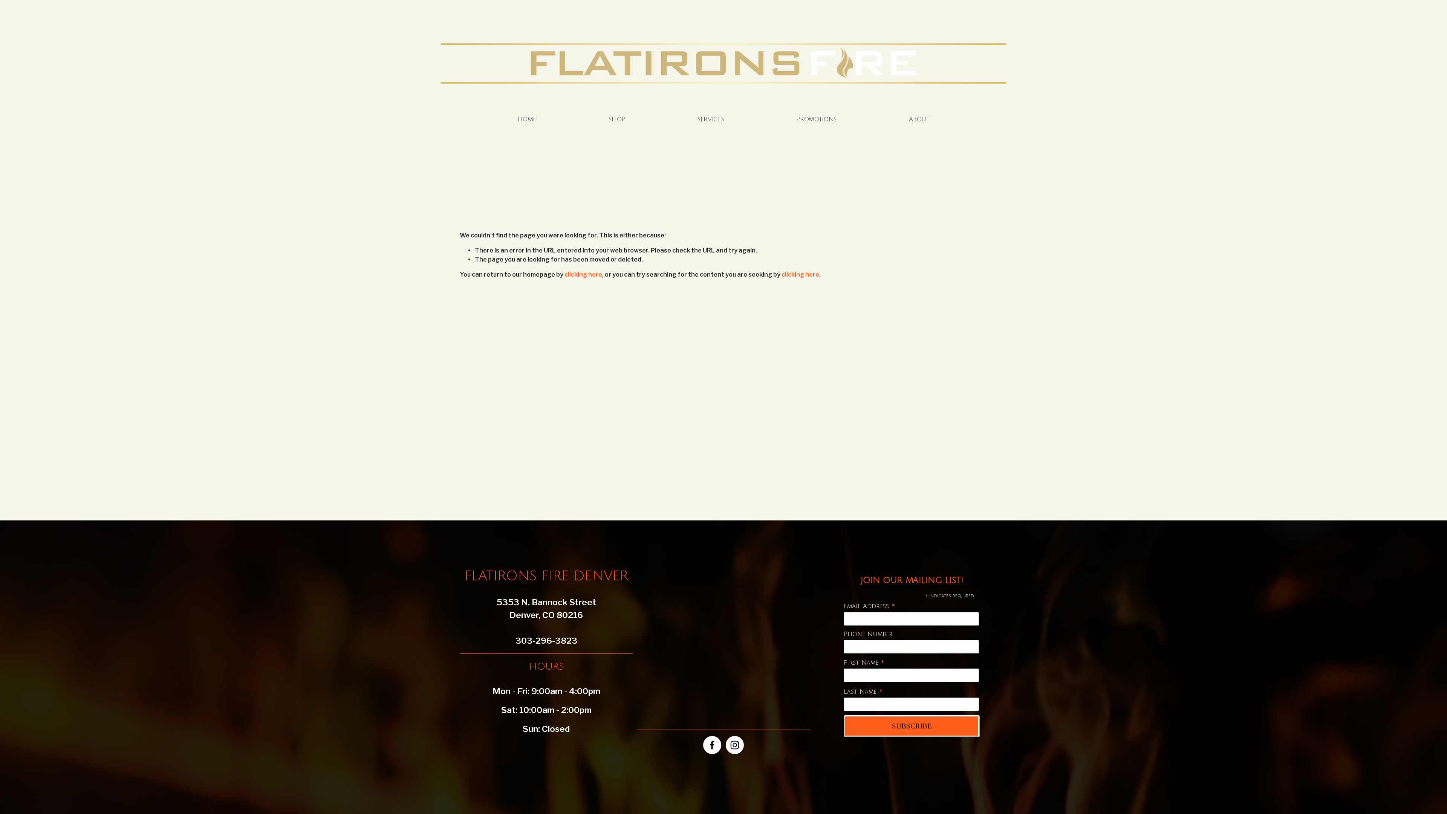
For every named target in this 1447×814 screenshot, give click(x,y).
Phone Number (868, 634)
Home (526, 119)
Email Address (869, 606)
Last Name (863, 692)
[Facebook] (712, 745)
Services (710, 119)
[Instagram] (735, 745)
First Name (864, 663)
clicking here (583, 274)
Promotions (816, 119)
